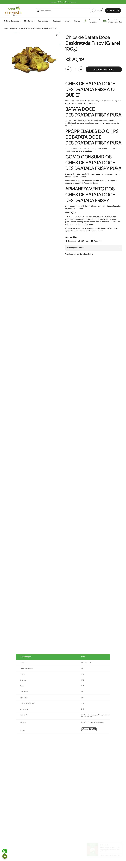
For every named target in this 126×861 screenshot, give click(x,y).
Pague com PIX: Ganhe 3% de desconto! (63, 2)
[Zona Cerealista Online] (13, 11)
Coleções (13, 28)
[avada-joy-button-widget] (4, 856)
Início (6, 28)
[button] (113, 10)
